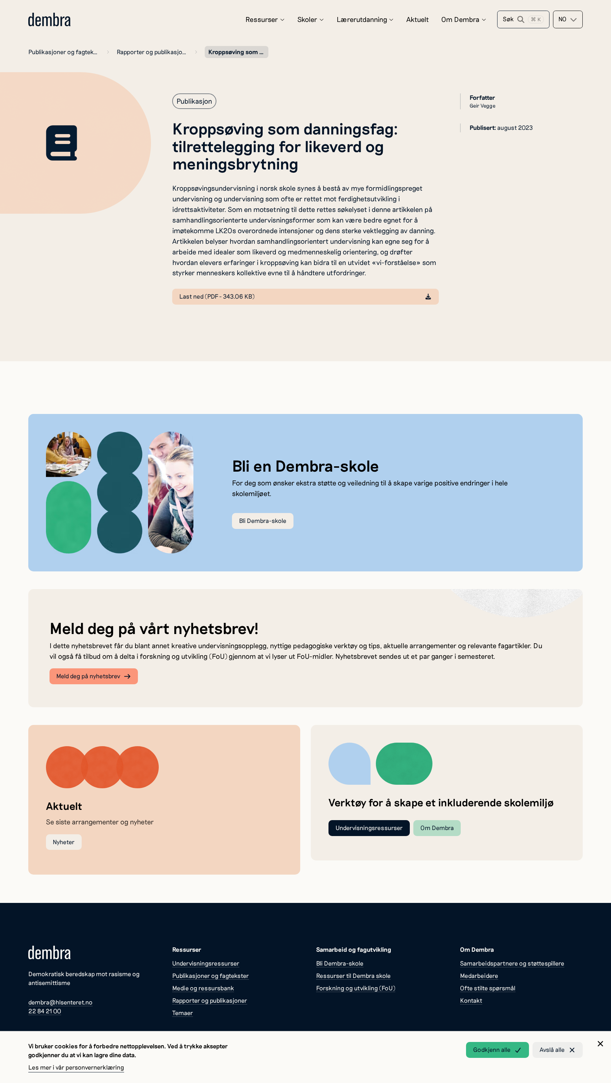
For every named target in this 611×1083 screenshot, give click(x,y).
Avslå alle (552, 1049)
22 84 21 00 (44, 1011)
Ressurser (261, 19)
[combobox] (568, 19)
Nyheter (64, 842)
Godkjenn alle (492, 1049)
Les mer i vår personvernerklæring (76, 1067)
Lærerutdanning (362, 19)
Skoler (307, 19)
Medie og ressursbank (203, 988)
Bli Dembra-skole (262, 520)
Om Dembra (460, 19)
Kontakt (471, 1000)
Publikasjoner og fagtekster (63, 52)
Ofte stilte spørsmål (488, 988)
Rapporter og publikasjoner (152, 52)
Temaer (182, 1012)
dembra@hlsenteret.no (60, 1002)
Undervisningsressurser (369, 827)
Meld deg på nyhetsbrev (88, 676)
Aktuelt (417, 19)
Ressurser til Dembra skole (353, 975)
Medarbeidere (479, 975)
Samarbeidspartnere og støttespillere (512, 963)
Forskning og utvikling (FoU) (355, 988)
